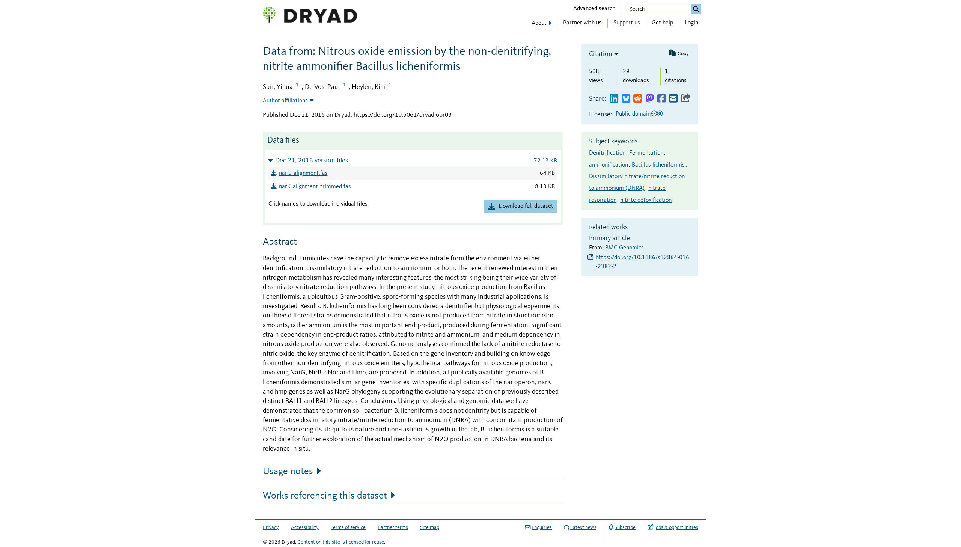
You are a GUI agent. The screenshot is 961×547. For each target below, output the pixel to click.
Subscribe (625, 527)
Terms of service (348, 527)
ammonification (608, 165)
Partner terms (393, 527)
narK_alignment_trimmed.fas (315, 187)
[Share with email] (673, 98)
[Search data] (696, 9)
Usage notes (288, 471)
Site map (429, 527)
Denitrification (607, 153)
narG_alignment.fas (303, 173)
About (539, 23)
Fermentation (646, 153)
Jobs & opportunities (676, 527)
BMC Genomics (624, 248)
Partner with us (582, 23)
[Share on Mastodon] (649, 98)
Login (691, 23)
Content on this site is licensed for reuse (340, 542)
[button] (412, 160)
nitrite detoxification (646, 200)
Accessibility (305, 527)
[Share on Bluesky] (626, 98)
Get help (662, 23)
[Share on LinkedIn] (614, 98)
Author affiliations (285, 101)
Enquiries (542, 527)
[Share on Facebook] (661, 98)
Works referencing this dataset (325, 496)
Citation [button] (600, 54)
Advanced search (594, 9)
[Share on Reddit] (637, 98)
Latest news (583, 527)
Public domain (633, 114)
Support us (626, 23)
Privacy (271, 527)
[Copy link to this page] (686, 99)
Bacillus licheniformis (658, 165)
